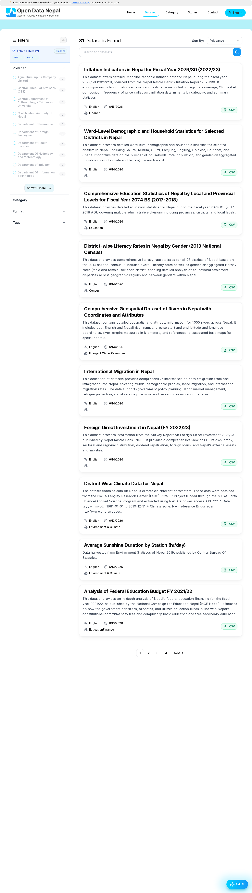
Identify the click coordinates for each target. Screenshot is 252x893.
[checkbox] (14, 77)
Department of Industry (34, 164)
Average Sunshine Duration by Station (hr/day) (135, 545)
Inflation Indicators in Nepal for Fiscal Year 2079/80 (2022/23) (152, 69)
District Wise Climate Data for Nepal (123, 483)
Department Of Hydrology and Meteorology (35, 155)
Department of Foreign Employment (33, 133)
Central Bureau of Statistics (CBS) (37, 89)
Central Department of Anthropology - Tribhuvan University (35, 102)
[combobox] (224, 40)
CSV (232, 109)
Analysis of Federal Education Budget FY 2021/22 (138, 591)
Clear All (61, 51)
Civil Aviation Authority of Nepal (35, 114)
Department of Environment (37, 124)
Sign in (238, 12)
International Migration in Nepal (119, 371)
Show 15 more (36, 188)
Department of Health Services (32, 144)
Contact (213, 12)
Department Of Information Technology (36, 174)
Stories (193, 12)
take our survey (81, 2)
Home (131, 12)
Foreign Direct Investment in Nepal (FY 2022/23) (137, 427)
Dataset (150, 12)
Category (172, 12)
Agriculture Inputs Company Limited (37, 78)
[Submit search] (237, 52)
